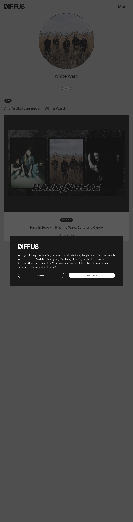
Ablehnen (41, 275)
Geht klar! (92, 275)
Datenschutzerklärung (43, 266)
